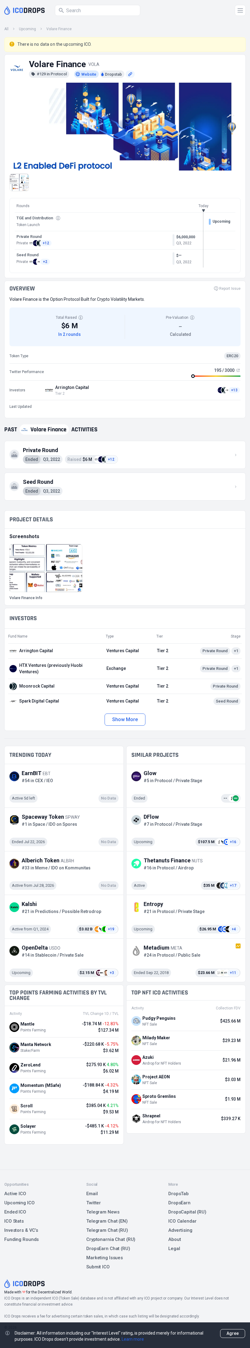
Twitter (93, 1203)
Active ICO (15, 1193)
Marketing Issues (104, 1257)
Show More (125, 719)
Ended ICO (15, 1212)
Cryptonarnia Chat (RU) (110, 1239)
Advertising (180, 1230)
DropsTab (178, 1193)
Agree (233, 1333)
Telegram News (102, 1212)
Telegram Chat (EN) (107, 1221)
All (6, 29)
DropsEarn (179, 1203)
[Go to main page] (24, 10)
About (174, 1239)
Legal (174, 1248)
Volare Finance (59, 29)
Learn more (133, 1339)
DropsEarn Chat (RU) (108, 1248)
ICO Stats (14, 1221)
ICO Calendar (182, 1221)
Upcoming (27, 29)
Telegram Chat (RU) (107, 1230)
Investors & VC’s (21, 1230)
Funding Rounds (21, 1239)
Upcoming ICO (19, 1203)
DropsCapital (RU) (187, 1212)
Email (92, 1193)
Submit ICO (98, 1267)
